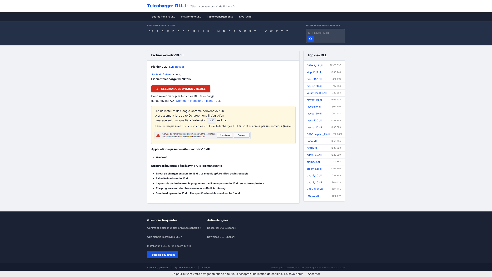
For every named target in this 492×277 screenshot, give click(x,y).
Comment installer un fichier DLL (198, 101)
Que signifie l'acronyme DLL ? (164, 236)
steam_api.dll (324, 168)
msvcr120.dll (324, 120)
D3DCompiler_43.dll (324, 134)
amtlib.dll (324, 147)
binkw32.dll (324, 161)
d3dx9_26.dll (324, 182)
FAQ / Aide (245, 16)
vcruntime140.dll (324, 92)
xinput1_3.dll (324, 72)
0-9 (151, 31)
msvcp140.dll (324, 99)
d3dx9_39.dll (324, 154)
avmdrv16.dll (177, 66)
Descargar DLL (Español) (221, 227)
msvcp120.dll (324, 113)
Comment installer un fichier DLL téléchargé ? (174, 227)
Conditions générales (157, 267)
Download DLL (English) (221, 236)
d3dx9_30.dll (324, 175)
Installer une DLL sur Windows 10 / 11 (169, 245)
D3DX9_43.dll (324, 65)
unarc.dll (324, 141)
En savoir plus (293, 274)
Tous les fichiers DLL (162, 16)
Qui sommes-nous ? (185, 267)
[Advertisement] (366, 86)
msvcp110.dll (324, 127)
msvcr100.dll (324, 79)
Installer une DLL (191, 16)
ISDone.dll (324, 196)
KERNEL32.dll (324, 189)
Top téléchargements (220, 16)
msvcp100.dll (324, 86)
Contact (206, 267)
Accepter (314, 274)
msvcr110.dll (324, 106)
